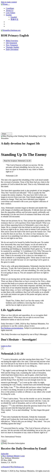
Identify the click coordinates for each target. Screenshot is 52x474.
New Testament (12, 45)
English (9, 15)
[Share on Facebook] (10, 134)
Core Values (10, 13)
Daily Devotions (12, 49)
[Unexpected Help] (1, 149)
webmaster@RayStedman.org (12, 467)
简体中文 (14, 19)
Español (14, 17)
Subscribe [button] (4, 454)
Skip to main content (9, 2)
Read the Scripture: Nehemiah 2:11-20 (17, 161)
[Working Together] (1, 161)
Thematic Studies (12, 47)
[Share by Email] (7, 134)
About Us (9, 10)
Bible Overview (12, 41)
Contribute (10, 8)
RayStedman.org (14, 30)
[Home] (4, 4)
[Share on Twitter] (8, 134)
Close (4, 441)
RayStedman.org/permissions (12, 328)
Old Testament (11, 43)
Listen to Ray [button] (6, 346)
